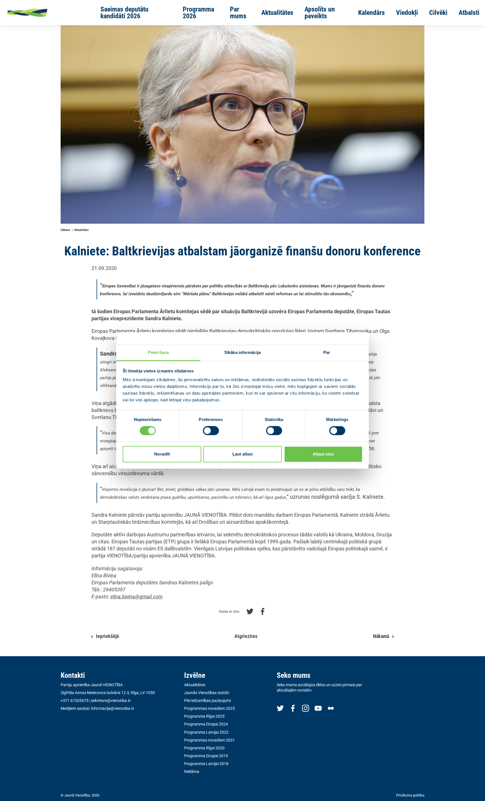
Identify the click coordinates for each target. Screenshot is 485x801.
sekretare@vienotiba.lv (111, 700)
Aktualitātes (277, 12)
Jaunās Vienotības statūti (206, 692)
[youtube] (318, 708)
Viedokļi (407, 12)
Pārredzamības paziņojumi (207, 700)
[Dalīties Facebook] (262, 611)
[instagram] (305, 708)
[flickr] (330, 708)
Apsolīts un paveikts (320, 12)
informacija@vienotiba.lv (112, 708)
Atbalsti (469, 12)
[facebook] (293, 708)
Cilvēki (438, 12)
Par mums (238, 12)
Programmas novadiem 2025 (209, 708)
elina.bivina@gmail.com (136, 596)
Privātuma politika (410, 795)
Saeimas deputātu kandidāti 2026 (124, 12)
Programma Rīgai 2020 (204, 748)
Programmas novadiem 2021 (209, 740)
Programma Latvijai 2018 (206, 763)
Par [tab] (326, 352)
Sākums (65, 230)
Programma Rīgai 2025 (204, 716)
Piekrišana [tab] (158, 352)
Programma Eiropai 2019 (206, 756)
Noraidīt (162, 454)
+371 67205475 (74, 700)
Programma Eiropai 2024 (206, 724)
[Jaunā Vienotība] (45, 12)
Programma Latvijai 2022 (206, 732)
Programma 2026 (198, 12)
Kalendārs (371, 12)
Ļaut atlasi (242, 454)
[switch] (211, 430)
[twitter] (280, 708)
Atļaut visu (323, 454)
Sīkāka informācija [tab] (242, 352)
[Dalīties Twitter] (250, 611)
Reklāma (191, 771)
